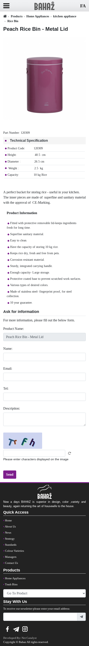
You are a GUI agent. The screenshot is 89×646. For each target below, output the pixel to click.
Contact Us (11, 563)
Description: (11, 408)
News (8, 532)
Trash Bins (11, 584)
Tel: (5, 388)
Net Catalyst (29, 637)
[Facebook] (7, 628)
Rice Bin (12, 21)
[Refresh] (69, 453)
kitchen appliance (64, 16)
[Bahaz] (44, 5)
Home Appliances (37, 16)
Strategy (10, 538)
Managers (10, 556)
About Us (10, 526)
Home (8, 520)
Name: (7, 348)
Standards (10, 544)
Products (16, 16)
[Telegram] (16, 628)
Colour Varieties (14, 550)
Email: (7, 368)
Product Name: (13, 328)
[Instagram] (25, 628)
